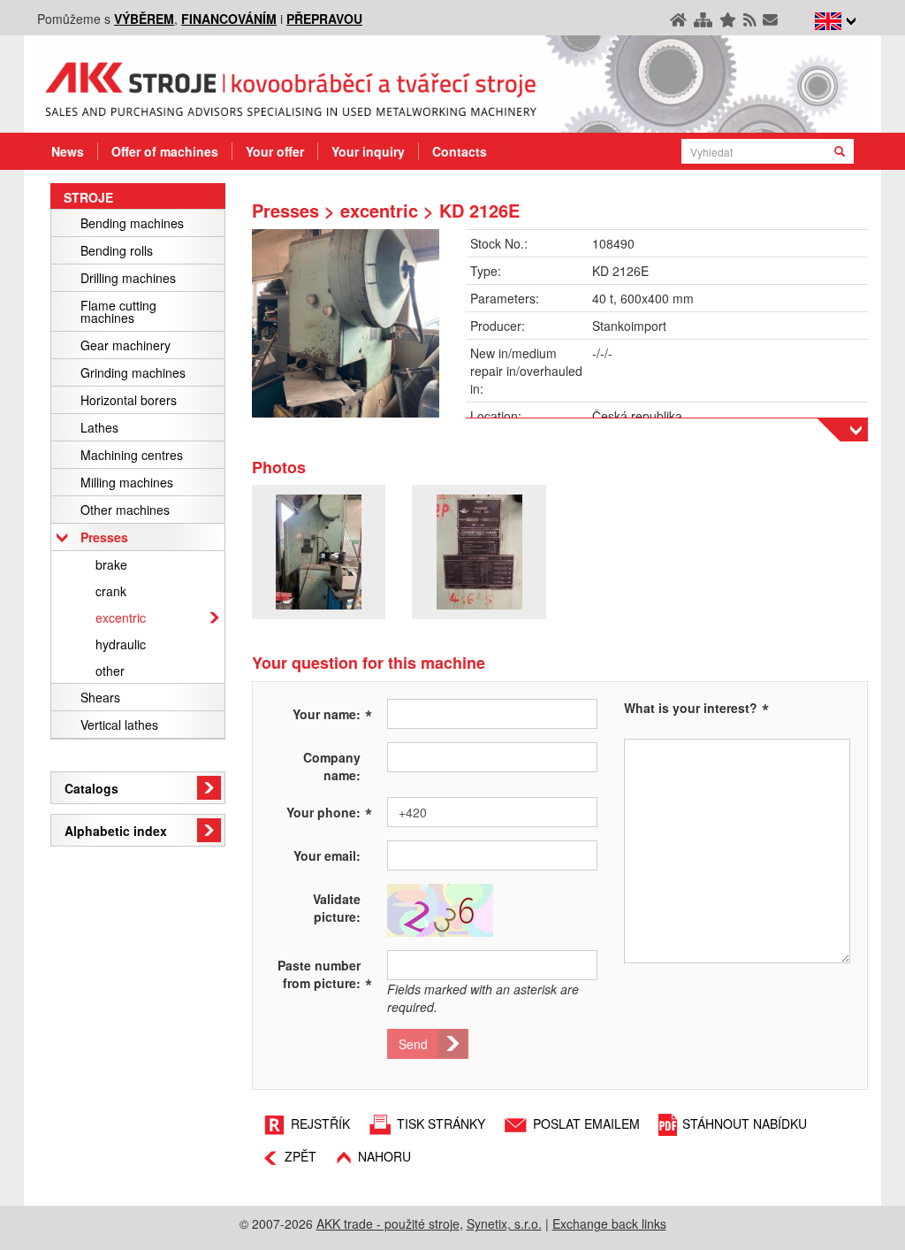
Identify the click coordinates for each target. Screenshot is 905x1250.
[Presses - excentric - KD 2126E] (346, 323)
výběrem (144, 18)
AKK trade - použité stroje (388, 1223)
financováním (229, 18)
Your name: (332, 713)
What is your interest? (690, 708)
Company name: (332, 766)
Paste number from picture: (325, 974)
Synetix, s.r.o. (504, 1223)
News (67, 151)
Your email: (327, 855)
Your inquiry (368, 151)
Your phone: (329, 811)
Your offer (275, 151)
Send (413, 1044)
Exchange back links (609, 1223)
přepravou (324, 18)
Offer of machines (164, 151)
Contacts (459, 151)
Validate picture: (337, 907)
